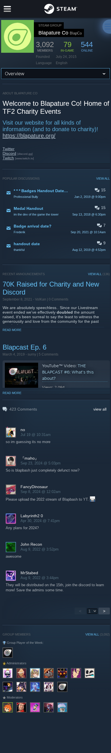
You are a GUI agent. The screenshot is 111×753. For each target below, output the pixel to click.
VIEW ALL (103, 178)
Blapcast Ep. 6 (24, 347)
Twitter (9, 149)
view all (99, 409)
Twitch (8, 158)
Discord (9, 153)
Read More (12, 330)
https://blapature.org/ (29, 136)
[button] (56, 193)
